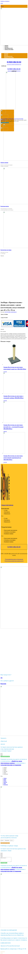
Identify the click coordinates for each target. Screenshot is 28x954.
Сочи (2, 6)
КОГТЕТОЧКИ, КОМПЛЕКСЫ (10, 312)
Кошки (4, 768)
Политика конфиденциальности (14, 561)
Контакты (7, 512)
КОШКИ (5, 118)
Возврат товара (8, 533)
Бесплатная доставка (6, 250)
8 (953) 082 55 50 (14, 62)
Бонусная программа (10, 530)
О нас (6, 510)
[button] (14, 51)
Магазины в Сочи (9, 48)
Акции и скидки (4, 162)
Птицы (4, 770)
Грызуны (5, 771)
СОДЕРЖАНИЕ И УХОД (12, 118)
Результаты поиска (5, 843)
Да (1, 677)
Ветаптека (5, 774)
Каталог (6, 45)
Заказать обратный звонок (14, 64)
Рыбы (4, 772)
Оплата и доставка (9, 49)
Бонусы (6, 46)
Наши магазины (7, 505)
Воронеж (3, 683)
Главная (2, 118)
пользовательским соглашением (11, 765)
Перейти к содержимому (5, 1)
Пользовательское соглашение (14, 559)
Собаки (5, 767)
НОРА (2, 3)
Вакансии (7, 513)
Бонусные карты (5, 206)
